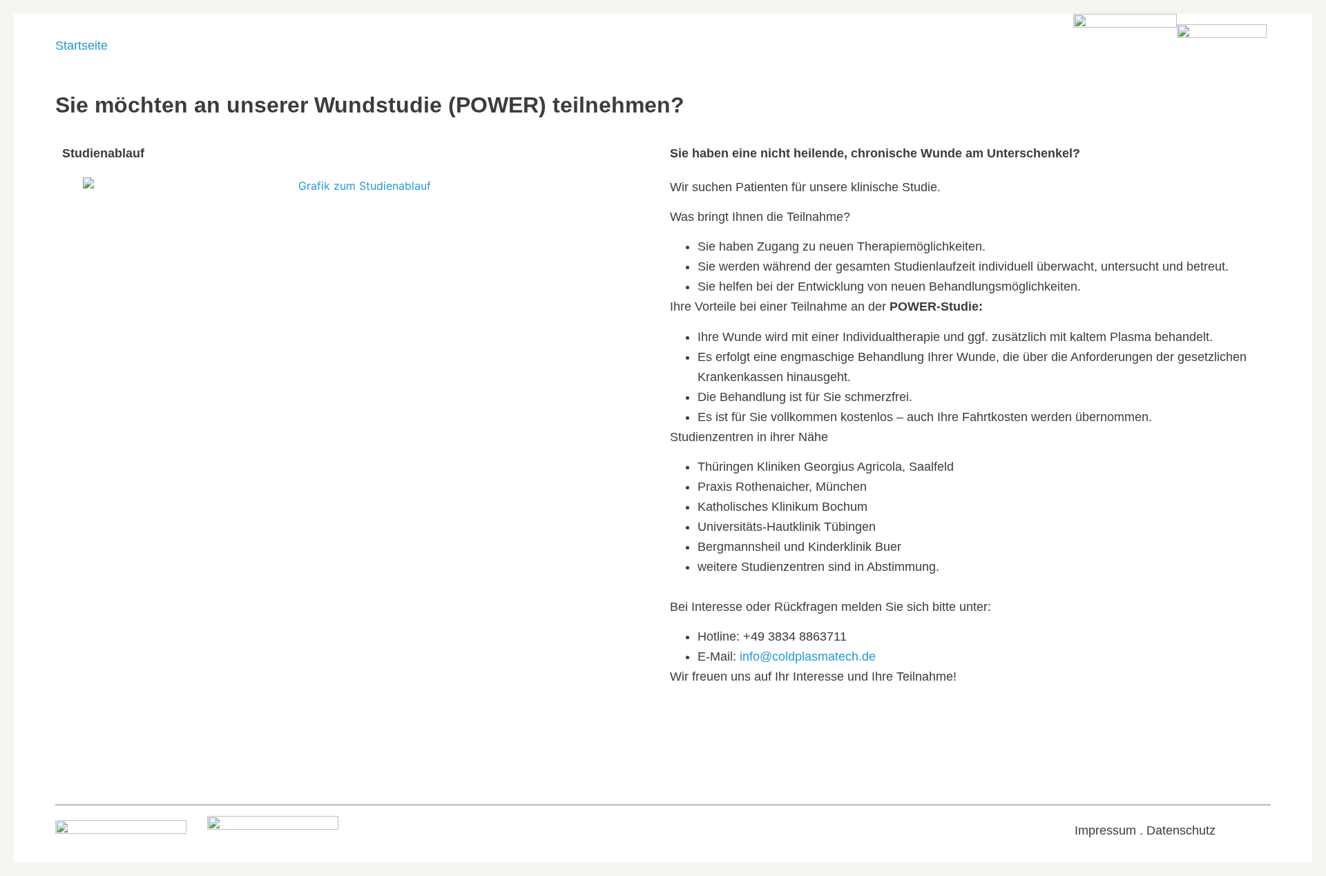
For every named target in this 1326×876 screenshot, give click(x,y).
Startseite (81, 45)
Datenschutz (1181, 830)
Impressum (1105, 830)
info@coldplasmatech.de (808, 656)
